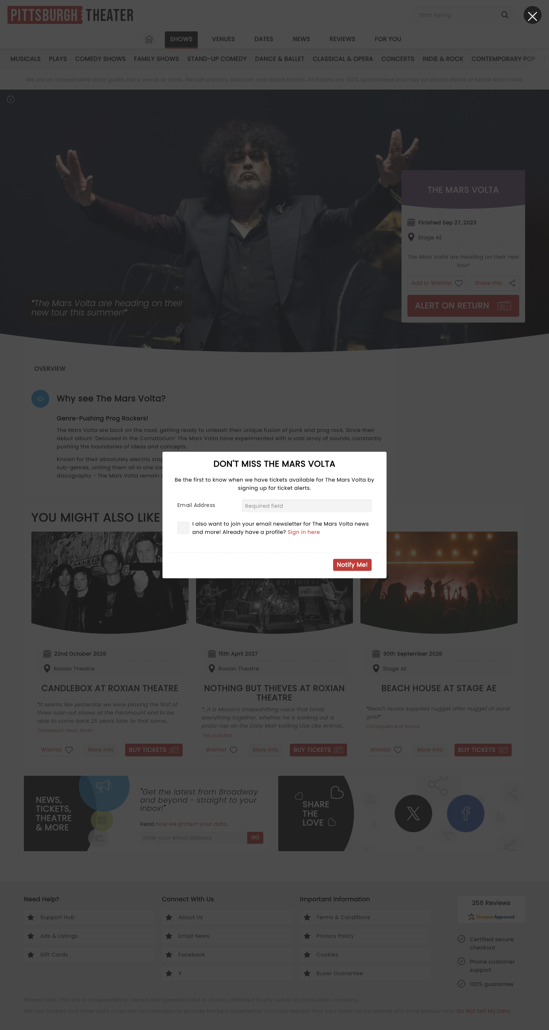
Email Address (196, 505)
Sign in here (304, 532)
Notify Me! (352, 564)
